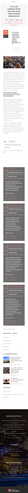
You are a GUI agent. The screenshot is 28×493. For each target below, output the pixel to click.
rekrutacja (14, 473)
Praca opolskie (9, 20)
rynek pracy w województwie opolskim (13, 145)
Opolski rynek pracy (14, 471)
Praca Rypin (6, 346)
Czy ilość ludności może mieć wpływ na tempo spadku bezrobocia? (14, 426)
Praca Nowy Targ (7, 340)
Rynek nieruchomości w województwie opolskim (14, 434)
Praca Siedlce (6, 349)
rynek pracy (19, 20)
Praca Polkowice (7, 343)
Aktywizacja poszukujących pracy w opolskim (17, 380)
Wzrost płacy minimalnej (14, 437)
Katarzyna (16, 48)
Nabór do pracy (7, 391)
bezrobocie (12, 141)
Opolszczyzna (14, 466)
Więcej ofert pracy (9, 329)
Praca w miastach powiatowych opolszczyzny (14, 394)
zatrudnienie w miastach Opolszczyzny (14, 477)
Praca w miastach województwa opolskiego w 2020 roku (14, 421)
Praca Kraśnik (6, 337)
